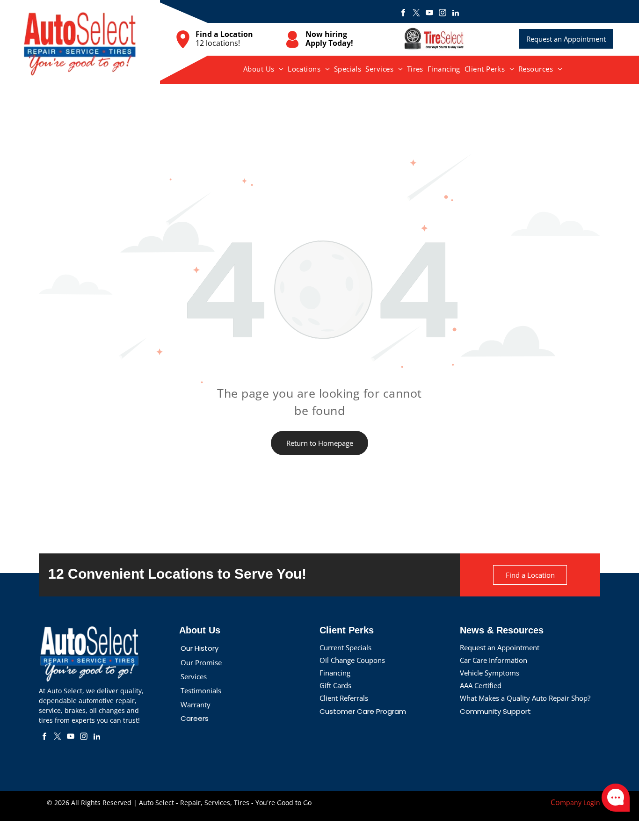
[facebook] (403, 14)
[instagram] (442, 14)
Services (194, 676)
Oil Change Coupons (352, 660)
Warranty (196, 704)
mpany (570, 802)
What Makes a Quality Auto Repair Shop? (525, 698)
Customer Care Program (363, 711)
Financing (335, 672)
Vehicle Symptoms (489, 672)
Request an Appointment (499, 647)
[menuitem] (263, 69)
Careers (195, 718)
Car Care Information (493, 660)
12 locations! (218, 43)
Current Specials (345, 647)
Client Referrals (344, 698)
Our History (199, 648)
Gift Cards (335, 685)
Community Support (495, 711)
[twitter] (416, 14)
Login (591, 802)
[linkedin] (455, 14)
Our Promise (201, 662)
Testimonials (201, 690)
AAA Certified (480, 685)
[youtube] (429, 14)
